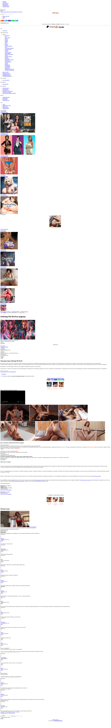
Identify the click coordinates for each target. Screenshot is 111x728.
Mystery (6, 63)
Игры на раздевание (9, 54)
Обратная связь (6, 5)
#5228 (1, 645)
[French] (53, 13)
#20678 (1, 561)
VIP (3, 18)
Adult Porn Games (6, 97)
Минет (6, 39)
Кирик (1, 601)
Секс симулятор (8, 52)
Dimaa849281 (3, 549)
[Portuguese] (56, 13)
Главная (4, 1)
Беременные (7, 64)
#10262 (1, 592)
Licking (6, 57)
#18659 (1, 572)
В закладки (2, 343)
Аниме (6, 55)
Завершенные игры (6, 74)
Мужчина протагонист (9, 70)
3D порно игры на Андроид (85, 480)
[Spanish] (58, 13)
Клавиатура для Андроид (8, 91)
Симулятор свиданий (9, 48)
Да (7, 340)
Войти (2, 718)
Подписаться (3, 459)
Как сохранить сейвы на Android (9, 93)
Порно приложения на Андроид (18, 481)
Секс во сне (7, 60)
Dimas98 (2, 538)
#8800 (1, 603)
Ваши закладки (6, 16)
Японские (7, 58)
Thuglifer (2, 590)
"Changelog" (4, 374)
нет (8, 529)
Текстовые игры (8, 49)
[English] (52, 13)
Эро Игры (5, 2)
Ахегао (6, 62)
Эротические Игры (6, 76)
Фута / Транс (7, 37)
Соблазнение (7, 66)
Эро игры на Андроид (96, 476)
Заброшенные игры (6, 75)
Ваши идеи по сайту (7, 105)
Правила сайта (6, 107)
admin (4, 312)
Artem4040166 (3, 657)
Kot (1, 611)
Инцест (6, 41)
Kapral (1, 569)
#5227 (1, 659)
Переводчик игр (6, 88)
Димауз (1, 632)
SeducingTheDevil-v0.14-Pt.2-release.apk (8, 371)
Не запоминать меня (6, 717)
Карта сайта (5, 106)
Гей (5, 36)
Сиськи (6, 51)
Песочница (7, 68)
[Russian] (57, 13)
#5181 (1, 696)
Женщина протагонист (9, 69)
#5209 (1, 684)
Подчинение (7, 65)
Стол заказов (5, 89)
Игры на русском (6, 73)
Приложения (5, 4)
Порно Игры (5, 98)
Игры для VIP (5, 72)
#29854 (1, 540)
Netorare (6, 50)
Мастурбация (7, 53)
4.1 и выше (2, 348)
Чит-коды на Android (7, 92)
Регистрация (2, 9)
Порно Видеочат (6, 6)
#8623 (1, 613)
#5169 (1, 707)
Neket (1, 559)
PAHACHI (2, 705)
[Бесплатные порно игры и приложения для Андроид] (11, 11)
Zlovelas (2, 580)
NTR (6, 47)
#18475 (1, 582)
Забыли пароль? (55, 719)
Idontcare (2, 682)
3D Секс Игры (5, 3)
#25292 (1, 551)
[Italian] (55, 13)
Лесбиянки (7, 35)
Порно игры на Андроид (5, 311)
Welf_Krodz (2, 622)
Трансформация (8, 61)
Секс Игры (5, 99)
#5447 (1, 634)
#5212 (1, 670)
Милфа (6, 40)
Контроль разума (8, 56)
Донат (4, 17)
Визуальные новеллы (9, 59)
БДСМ (6, 38)
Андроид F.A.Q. (6, 90)
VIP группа (5, 30)
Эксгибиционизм (8, 46)
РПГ (6, 42)
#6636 (1, 624)
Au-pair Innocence (33, 526)
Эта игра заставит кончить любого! (55, 504)
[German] (54, 13)
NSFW (6, 45)
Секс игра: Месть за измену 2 (61, 504)
